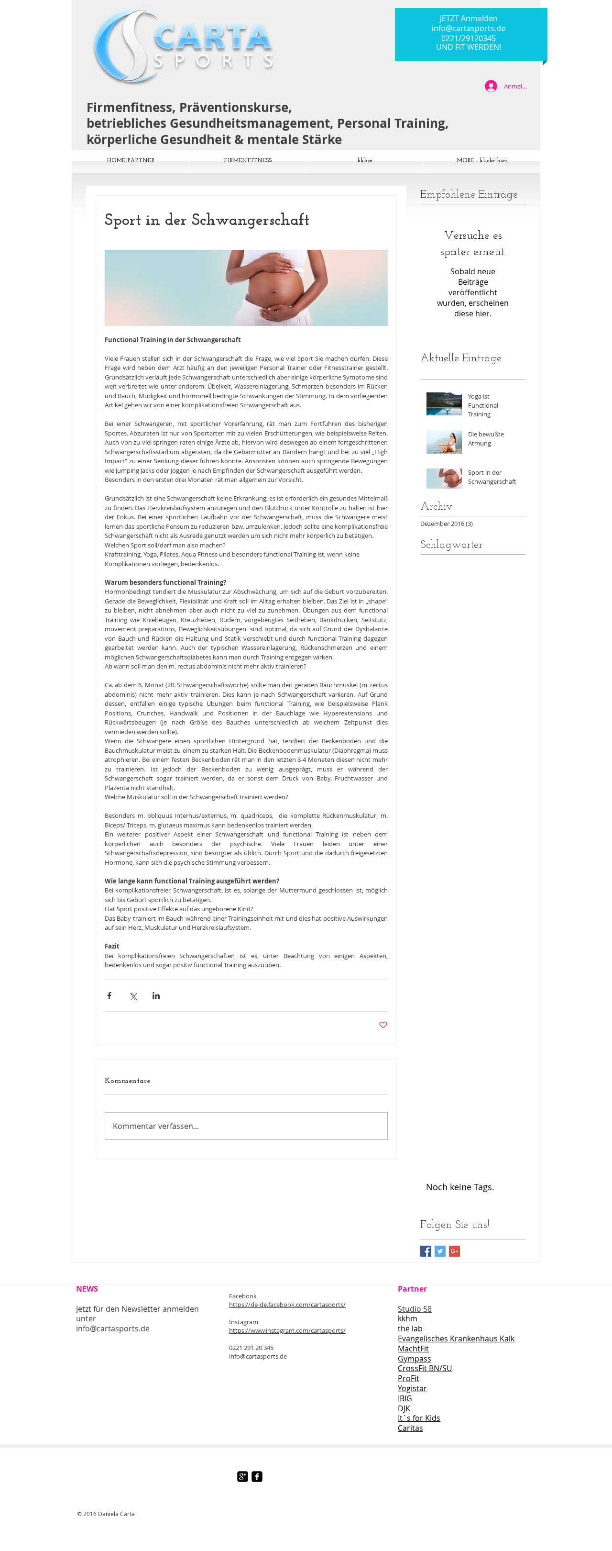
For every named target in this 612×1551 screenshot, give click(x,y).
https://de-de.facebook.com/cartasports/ (287, 1304)
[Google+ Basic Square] (454, 1251)
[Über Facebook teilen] (109, 995)
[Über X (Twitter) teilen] (132, 995)
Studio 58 (415, 1309)
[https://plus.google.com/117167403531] (242, 1476)
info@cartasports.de (468, 28)
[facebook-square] (256, 1476)
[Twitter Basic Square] (440, 1251)
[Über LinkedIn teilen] (156, 995)
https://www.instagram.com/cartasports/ (287, 1330)
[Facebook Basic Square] (425, 1251)
